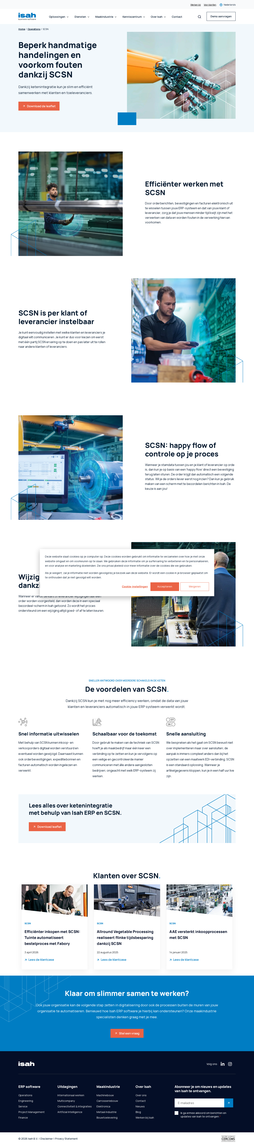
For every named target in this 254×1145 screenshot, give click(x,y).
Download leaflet (49, 827)
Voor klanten (210, 5)
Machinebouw (105, 1095)
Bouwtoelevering (107, 1117)
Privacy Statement (66, 1138)
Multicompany (66, 1101)
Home (21, 29)
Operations (34, 29)
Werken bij (195, 5)
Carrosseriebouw (107, 1101)
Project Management (31, 1112)
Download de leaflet (41, 106)
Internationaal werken (70, 1095)
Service (23, 1106)
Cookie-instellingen (135, 586)
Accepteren (164, 586)
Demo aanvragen (221, 16)
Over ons (141, 1095)
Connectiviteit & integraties (74, 1106)
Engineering (25, 1101)
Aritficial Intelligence (69, 1112)
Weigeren (195, 586)
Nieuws (140, 1106)
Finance (23, 1117)
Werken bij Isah (145, 1117)
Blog (138, 1112)
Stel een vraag (129, 1033)
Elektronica (103, 1106)
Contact (177, 16)
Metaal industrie (107, 1112)
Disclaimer (46, 1138)
